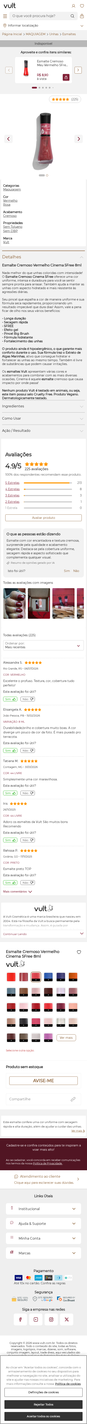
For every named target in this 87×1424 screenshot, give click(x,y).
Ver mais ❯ (78, 1130)
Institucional (29, 1209)
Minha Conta (29, 1238)
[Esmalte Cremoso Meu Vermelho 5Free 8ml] (26, 70)
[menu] (5, 16)
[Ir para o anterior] (8, 139)
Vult (6, 242)
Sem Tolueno (12, 227)
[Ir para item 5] (49, 88)
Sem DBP (10, 231)
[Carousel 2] (47, 175)
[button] (66, 77)
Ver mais (66, 1038)
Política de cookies (68, 1383)
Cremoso (10, 216)
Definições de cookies (43, 1392)
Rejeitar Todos (43, 1404)
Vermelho (10, 201)
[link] (43, 70)
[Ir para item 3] (43, 88)
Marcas (24, 1253)
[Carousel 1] (42, 175)
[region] (43, 1389)
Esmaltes (69, 34)
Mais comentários (15, 891)
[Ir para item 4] (46, 88)
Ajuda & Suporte (32, 1224)
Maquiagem (36, 34)
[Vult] (9, 6)
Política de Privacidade (48, 1163)
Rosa (6, 205)
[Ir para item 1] (34, 88)
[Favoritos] (82, 6)
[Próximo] (78, 70)
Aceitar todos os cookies (43, 1416)
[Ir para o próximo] (78, 139)
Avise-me (43, 1080)
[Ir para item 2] (39, 88)
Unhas (54, 34)
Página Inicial (12, 34)
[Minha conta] (73, 6)
